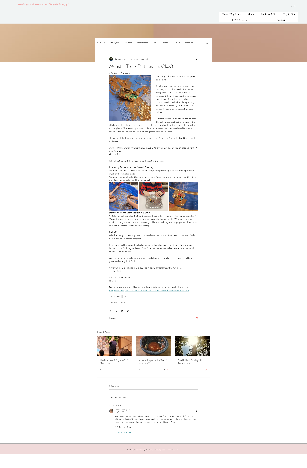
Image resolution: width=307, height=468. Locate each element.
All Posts (101, 42)
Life (154, 42)
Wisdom (128, 42)
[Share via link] (128, 311)
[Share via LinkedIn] (122, 311)
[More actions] (196, 59)
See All (207, 331)
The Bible (121, 302)
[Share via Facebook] (110, 311)
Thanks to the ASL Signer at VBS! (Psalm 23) (114, 362)
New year (114, 42)
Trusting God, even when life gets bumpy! (43, 4)
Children (127, 296)
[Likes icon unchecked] (116, 426)
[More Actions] (196, 410)
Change (113, 302)
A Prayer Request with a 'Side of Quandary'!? (153, 362)
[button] (207, 43)
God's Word (115, 296)
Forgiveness (142, 42)
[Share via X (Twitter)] (116, 311)
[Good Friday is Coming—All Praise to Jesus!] (192, 346)
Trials (177, 42)
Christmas (166, 42)
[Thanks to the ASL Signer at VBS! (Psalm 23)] (114, 346)
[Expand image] (123, 196)
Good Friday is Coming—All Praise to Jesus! (190, 362)
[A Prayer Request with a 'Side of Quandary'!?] (153, 346)
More (187, 42)
